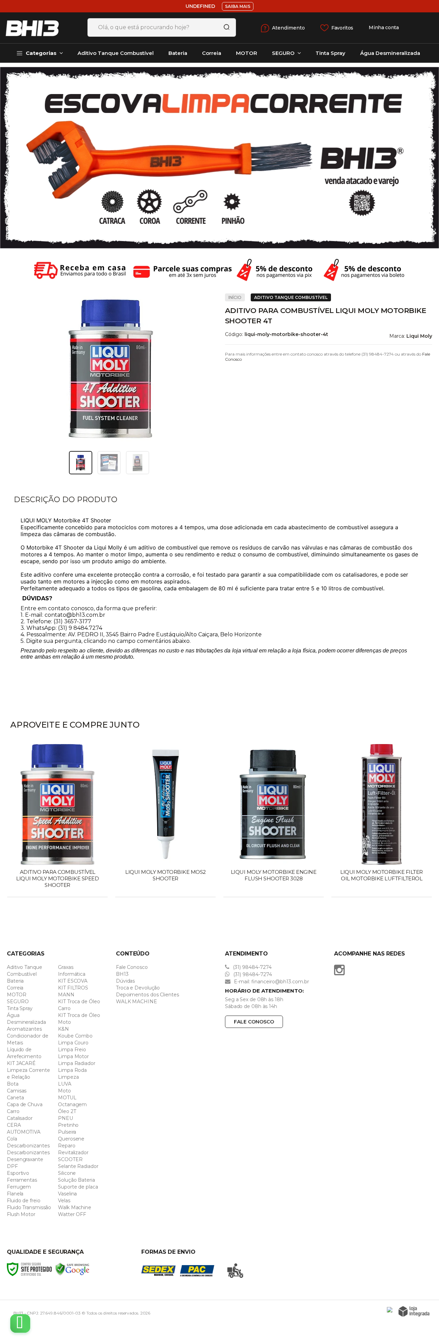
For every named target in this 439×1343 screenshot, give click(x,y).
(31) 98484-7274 (252, 967)
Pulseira (67, 1132)
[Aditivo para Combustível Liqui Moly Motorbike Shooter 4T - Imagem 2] (109, 462)
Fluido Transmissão (29, 1207)
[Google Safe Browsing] (72, 1269)
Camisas (16, 1091)
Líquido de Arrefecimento (24, 1053)
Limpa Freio (72, 1049)
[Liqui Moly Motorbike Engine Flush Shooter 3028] (273, 821)
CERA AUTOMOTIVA (23, 1128)
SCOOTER (70, 1159)
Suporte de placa (78, 1187)
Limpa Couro (73, 1043)
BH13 (122, 974)
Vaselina (67, 1194)
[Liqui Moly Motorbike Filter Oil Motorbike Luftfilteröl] (381, 821)
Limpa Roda (72, 1070)
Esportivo (18, 1173)
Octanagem (72, 1104)
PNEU (65, 1118)
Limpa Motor (73, 1056)
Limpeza (68, 1077)
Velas (64, 1200)
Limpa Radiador (76, 1063)
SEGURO (17, 1001)
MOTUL (67, 1098)
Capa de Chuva (25, 1104)
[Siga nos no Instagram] (341, 969)
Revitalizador (73, 1152)
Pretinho (68, 1125)
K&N (63, 1029)
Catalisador (20, 1118)
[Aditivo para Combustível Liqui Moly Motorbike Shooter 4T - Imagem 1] (80, 462)
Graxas (65, 967)
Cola (12, 1139)
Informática (71, 974)
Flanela (15, 1194)
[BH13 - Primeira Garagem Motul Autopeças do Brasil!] (41, 27)
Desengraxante (25, 1159)
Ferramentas (22, 1180)
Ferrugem (19, 1187)
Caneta (15, 1098)
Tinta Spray (20, 1008)
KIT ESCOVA (72, 981)
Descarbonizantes (28, 1146)
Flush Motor (21, 1214)
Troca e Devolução (138, 988)
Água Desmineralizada (26, 1018)
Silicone (67, 1173)
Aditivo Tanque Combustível (291, 297)
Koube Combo (75, 1036)
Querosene (71, 1139)
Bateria (15, 981)
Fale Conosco (132, 967)
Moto (64, 1091)
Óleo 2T (67, 1111)
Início (234, 297)
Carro (13, 1111)
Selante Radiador (78, 1166)
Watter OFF (72, 1214)
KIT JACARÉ (21, 1063)
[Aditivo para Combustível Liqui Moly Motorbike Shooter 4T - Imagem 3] (137, 462)
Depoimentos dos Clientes (147, 995)
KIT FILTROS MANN (73, 991)
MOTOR (16, 995)
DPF (12, 1166)
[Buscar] (224, 27)
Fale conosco (254, 1022)
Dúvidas (125, 981)
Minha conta (384, 27)
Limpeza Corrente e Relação (28, 1073)
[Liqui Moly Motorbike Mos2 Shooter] (165, 821)
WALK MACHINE (136, 1001)
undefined (200, 6)
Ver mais (58, 889)
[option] (219, 157)
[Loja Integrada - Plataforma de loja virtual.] (414, 1311)
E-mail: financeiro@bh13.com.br (271, 982)
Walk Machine (74, 1207)
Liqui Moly (419, 336)
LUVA (64, 1084)
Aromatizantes (24, 1029)
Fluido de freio (23, 1200)
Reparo (66, 1146)
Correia (15, 988)
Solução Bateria (76, 1180)
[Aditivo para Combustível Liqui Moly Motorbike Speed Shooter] (57, 821)
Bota (13, 1084)
